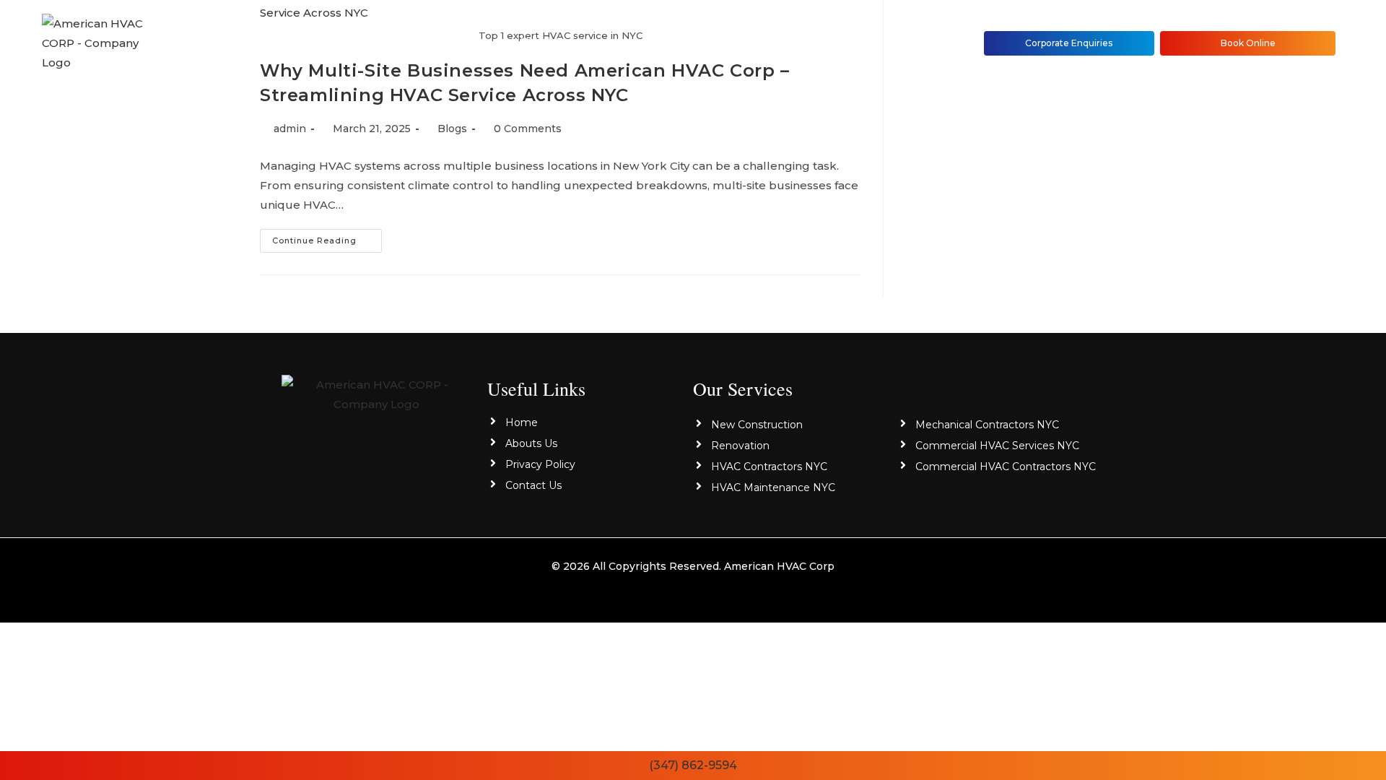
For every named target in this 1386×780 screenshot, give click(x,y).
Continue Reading (327, 237)
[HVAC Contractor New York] (376, 393)
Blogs (452, 128)
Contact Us (732, 42)
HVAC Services (560, 42)
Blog (656, 42)
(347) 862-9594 (693, 765)
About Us (460, 42)
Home (385, 42)
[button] (564, 43)
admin (290, 128)
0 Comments (528, 128)
